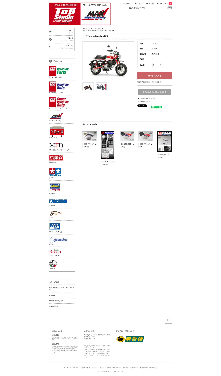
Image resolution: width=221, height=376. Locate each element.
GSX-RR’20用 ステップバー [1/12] (134, 144)
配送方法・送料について (131, 367)
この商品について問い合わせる (154, 92)
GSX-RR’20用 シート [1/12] (150, 144)
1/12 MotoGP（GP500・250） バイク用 (101, 30)
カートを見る (165, 3)
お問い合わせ (85, 367)
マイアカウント (127, 3)
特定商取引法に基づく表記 (148, 367)
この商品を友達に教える (147, 98)
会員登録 (151, 3)
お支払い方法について (114, 367)
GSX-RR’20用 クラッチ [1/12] (95, 144)
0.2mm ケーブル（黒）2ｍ (168, 155)
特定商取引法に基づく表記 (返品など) (149, 82)
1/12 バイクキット (100, 28)
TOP (83, 28)
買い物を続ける (145, 101)
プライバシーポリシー (99, 367)
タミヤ (90, 28)
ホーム (66, 367)
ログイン (140, 3)
